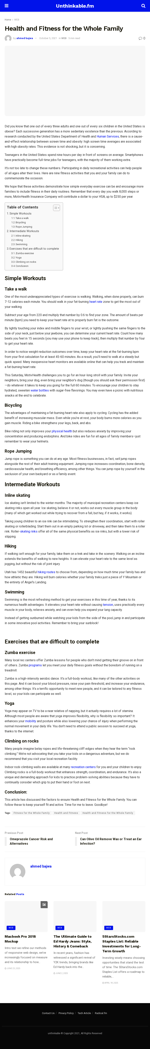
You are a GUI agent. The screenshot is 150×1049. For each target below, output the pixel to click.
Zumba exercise (25, 253)
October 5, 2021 (48, 38)
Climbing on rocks (26, 261)
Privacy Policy (66, 1013)
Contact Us (48, 1013)
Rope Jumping (24, 226)
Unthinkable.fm (75, 5)
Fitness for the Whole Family (32, 813)
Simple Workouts (20, 213)
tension (108, 605)
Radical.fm (101, 1013)
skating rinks (29, 531)
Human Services (108, 136)
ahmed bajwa (24, 38)
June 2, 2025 (61, 973)
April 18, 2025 (111, 983)
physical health (62, 431)
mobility (30, 721)
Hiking (19, 240)
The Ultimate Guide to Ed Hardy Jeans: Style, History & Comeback (73, 941)
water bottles (40, 390)
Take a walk (22, 218)
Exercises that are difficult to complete (34, 248)
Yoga (18, 257)
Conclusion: (22, 265)
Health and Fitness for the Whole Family (108, 813)
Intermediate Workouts (24, 231)
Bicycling (21, 222)
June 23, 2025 (13, 968)
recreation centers (83, 767)
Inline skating (23, 235)
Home (8, 19)
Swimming (21, 244)
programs (35, 665)
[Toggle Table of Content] (54, 208)
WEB (16, 19)
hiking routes (46, 572)
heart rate (95, 302)
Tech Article (84, 1013)
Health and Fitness (66, 813)
